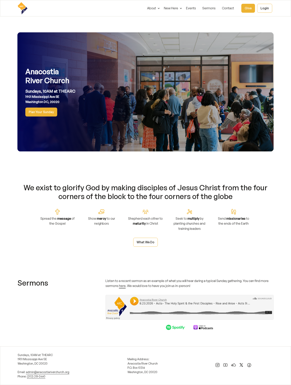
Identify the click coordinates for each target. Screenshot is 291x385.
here (122, 286)
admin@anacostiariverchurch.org (47, 372)
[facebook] (249, 366)
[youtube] (225, 366)
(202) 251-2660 (36, 376)
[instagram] (217, 366)
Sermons (209, 8)
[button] (152, 8)
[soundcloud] (233, 366)
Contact (228, 8)
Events (191, 8)
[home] (23, 8)
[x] (241, 366)
